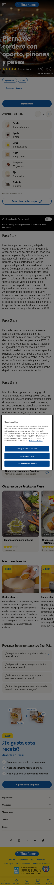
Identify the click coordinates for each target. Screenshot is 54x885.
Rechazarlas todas (27, 456)
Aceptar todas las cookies (27, 464)
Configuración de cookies (27, 448)
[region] (27, 442)
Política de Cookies (35, 441)
